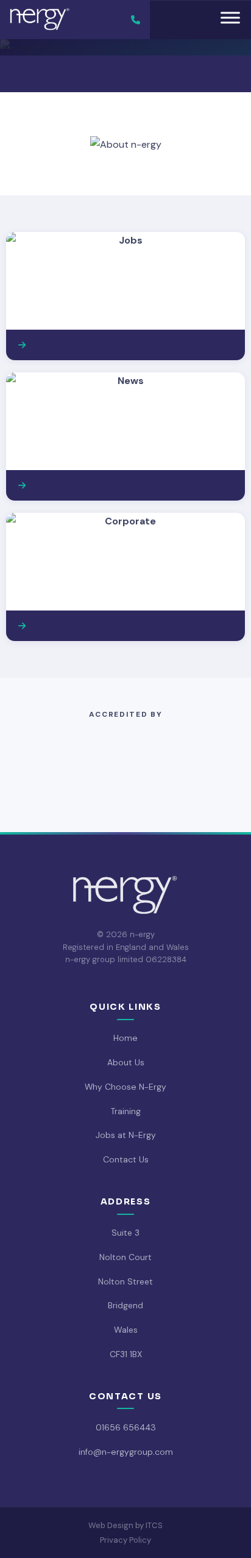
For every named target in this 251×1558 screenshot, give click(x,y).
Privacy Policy (125, 1540)
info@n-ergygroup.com (126, 1451)
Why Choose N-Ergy (125, 1086)
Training (126, 1111)
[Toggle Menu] (230, 17)
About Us (125, 1062)
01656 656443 (126, 1427)
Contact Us (126, 1159)
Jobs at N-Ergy (126, 1134)
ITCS (154, 1525)
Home (125, 1037)
